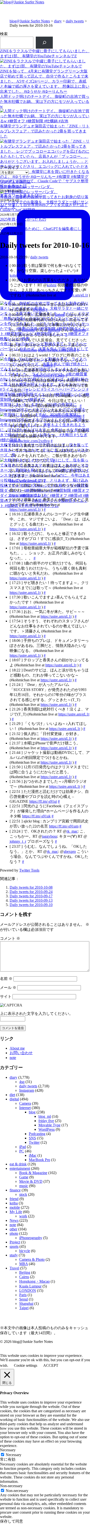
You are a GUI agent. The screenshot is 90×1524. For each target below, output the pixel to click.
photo (14, 1233)
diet (12, 1095)
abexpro (70, 851)
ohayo (48, 365)
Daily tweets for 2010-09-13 (31, 900)
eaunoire (28, 330)
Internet (25, 1108)
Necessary (13, 1455)
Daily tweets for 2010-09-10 (31, 905)
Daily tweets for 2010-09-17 (31, 896)
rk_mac (72, 831)
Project (15, 1242)
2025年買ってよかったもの (23, 219)
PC (21, 1151)
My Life (16, 1212)
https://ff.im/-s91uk (36, 816)
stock (23, 1194)
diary (58, 21)
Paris (23, 1295)
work (23, 1216)
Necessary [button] (8, 1450)
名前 (6, 979)
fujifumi (54, 330)
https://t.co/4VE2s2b (49, 375)
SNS (32, 1138)
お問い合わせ (21, 1053)
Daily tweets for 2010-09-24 (31, 892)
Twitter (34, 1142)
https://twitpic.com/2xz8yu (30, 441)
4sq (21, 1082)
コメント (10, 938)
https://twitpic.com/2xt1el (57, 350)
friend (14, 1199)
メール (8, 987)
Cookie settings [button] (25, 1365)
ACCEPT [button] (50, 1365)
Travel (14, 1268)
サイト (6, 996)
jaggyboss (49, 836)
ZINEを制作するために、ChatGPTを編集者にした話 (44, 229)
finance (15, 1190)
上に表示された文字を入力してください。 (36, 1014)
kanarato (79, 330)
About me (17, 1048)
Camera (25, 1103)
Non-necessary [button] (11, 1486)
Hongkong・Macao (34, 1281)
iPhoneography (30, 1238)
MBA (23, 1264)
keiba (14, 1203)
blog (32, 1112)
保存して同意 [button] (11, 1521)
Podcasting (37, 1134)
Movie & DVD (30, 1181)
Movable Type (49, 1125)
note (13, 1058)
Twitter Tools (29, 870)
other (13, 1229)
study (14, 1255)
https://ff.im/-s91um (63, 826)
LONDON (27, 1290)
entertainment (20, 1168)
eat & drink (18, 1164)
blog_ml (44, 1116)
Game (23, 1177)
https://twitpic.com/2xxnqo (61, 416)
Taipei (24, 1308)
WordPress (46, 1129)
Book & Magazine (33, 1173)
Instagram (26, 1090)
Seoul (23, 1299)
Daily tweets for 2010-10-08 (31, 887)
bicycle (24, 1251)
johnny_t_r (18, 841)
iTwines (39, 310)
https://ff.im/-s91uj (43, 801)
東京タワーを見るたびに (21, 195)
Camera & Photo (32, 1259)
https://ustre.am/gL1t (72, 295)
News (14, 1220)
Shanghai (26, 1303)
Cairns (24, 1277)
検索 (4, 34)
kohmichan (18, 275)
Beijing (24, 1272)
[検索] (44, 42)
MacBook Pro (39, 1160)
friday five (46, 1121)
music (23, 1186)
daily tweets (75, 21)
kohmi (51, 285)
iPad (22, 1147)
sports (14, 1246)
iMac (32, 1155)
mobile (15, 1207)
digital (14, 1099)
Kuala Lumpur (30, 1286)
